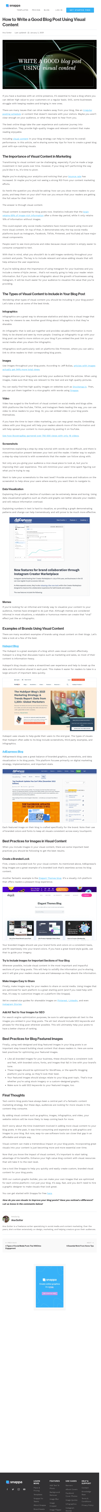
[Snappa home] (14, 6)
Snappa (74, 390)
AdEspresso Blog (12, 751)
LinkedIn (73, 1000)
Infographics (71, 1504)
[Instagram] (19, 1489)
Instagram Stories (12, 1004)
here (49, 1193)
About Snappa (40, 1505)
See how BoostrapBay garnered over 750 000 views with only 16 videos (40, 435)
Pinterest (62, 1000)
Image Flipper (55, 1510)
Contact (85, 1488)
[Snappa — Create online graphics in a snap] (50, 1287)
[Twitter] (13, 1489)
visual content (20, 138)
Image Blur (54, 1499)
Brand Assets (39, 1509)
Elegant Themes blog (50, 878)
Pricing (36, 10)
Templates (22, 10)
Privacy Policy (87, 1505)
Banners (69, 1485)
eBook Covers (71, 1489)
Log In (59, 10)
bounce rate (74, 176)
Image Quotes (71, 1500)
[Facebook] (7, 1489)
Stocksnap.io (80, 386)
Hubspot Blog (10, 646)
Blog (46, 10)
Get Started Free (80, 10)
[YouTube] (24, 1489)
